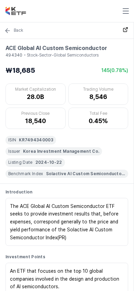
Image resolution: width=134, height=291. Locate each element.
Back (18, 30)
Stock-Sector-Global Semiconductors (63, 55)
